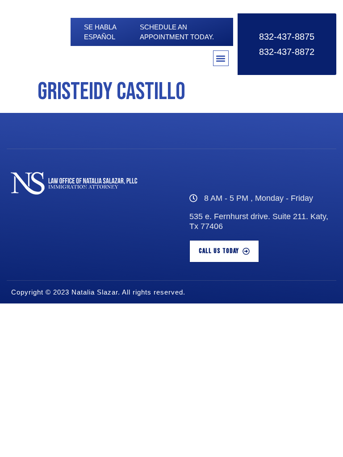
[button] (221, 58)
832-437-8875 (286, 37)
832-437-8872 (286, 52)
